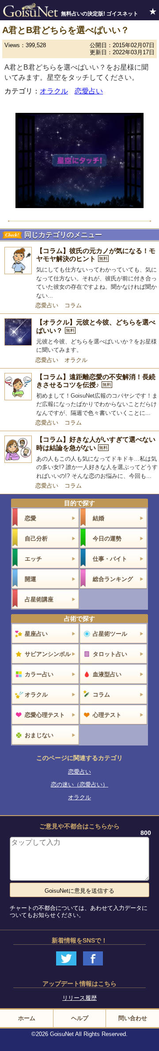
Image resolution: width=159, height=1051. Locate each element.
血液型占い (107, 674)
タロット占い (110, 654)
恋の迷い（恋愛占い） (79, 784)
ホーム (26, 1018)
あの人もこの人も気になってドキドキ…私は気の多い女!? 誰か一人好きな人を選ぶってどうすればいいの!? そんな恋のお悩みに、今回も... (97, 467)
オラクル (54, 91)
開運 (30, 579)
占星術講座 (39, 599)
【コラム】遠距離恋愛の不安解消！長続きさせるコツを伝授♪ (95, 381)
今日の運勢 (107, 538)
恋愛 (30, 518)
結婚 (98, 518)
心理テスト (107, 715)
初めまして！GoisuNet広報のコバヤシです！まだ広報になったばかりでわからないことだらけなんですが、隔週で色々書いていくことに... (97, 404)
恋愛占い (89, 91)
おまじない (39, 735)
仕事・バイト (110, 558)
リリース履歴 (79, 998)
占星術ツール (110, 633)
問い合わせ (132, 1018)
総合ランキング (113, 579)
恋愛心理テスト (45, 715)
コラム (73, 305)
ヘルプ (79, 1018)
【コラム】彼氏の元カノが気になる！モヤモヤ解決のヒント (95, 255)
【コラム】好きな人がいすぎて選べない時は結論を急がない (95, 443)
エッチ (33, 558)
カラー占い (39, 674)
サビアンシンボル (48, 654)
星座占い (36, 633)
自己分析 (36, 538)
